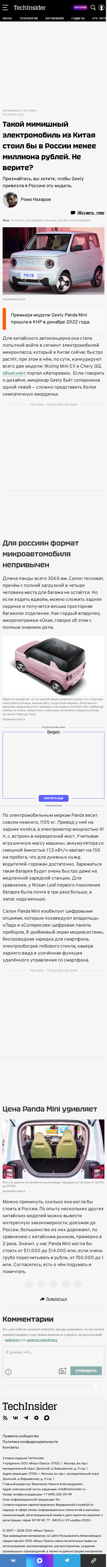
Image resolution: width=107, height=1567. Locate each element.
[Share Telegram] (67, 1560)
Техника (50, 220)
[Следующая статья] (53, 1386)
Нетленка (17, 220)
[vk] (15, 1417)
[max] (46, 1417)
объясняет (14, 373)
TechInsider (30, 7)
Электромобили (79, 220)
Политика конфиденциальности (30, 1442)
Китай (63, 220)
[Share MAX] (39, 1560)
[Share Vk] (13, 1560)
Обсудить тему (90, 212)
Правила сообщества (21, 1436)
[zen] (36, 1417)
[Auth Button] (101, 7)
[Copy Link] (94, 1560)
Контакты (11, 1447)
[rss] (5, 1417)
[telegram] (26, 1417)
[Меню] (5, 7)
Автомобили (11, 111)
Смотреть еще (53, 798)
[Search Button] (93, 7)
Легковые (30, 111)
